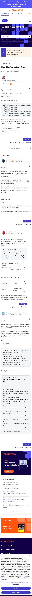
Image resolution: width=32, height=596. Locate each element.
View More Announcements (16, 511)
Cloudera (16, 71)
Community (5, 13)
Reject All (16, 588)
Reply (27, 139)
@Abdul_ (5, 168)
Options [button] (5, 63)
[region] (16, 574)
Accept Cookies (16, 592)
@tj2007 (5, 239)
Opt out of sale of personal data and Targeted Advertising (16, 583)
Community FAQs (8, 549)
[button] (29, 87)
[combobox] (16, 39)
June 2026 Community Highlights (11, 488)
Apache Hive (10, 71)
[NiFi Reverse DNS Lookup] (30, 148)
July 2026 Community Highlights (11, 484)
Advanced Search (6, 44)
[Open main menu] (30, 21)
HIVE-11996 (10, 328)
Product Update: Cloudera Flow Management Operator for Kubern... (14, 500)
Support (28, 13)
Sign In (4, 20)
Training (13, 13)
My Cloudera (6, 553)
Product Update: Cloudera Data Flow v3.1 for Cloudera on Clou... (16, 506)
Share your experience (14, 50)
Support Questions (7, 60)
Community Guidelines (10, 546)
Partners (20, 13)
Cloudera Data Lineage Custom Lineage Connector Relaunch (15, 494)
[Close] (30, 556)
